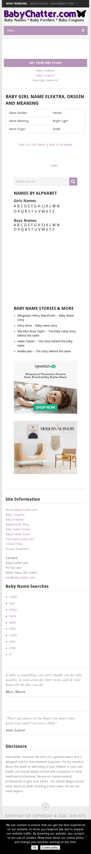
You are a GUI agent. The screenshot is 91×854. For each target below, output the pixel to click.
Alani (12, 641)
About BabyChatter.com (21, 509)
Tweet (54, 165)
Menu (10, 30)
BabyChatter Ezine (18, 534)
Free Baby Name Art (45, 80)
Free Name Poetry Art (20, 539)
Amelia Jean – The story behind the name (44, 351)
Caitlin (13, 597)
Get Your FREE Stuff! (45, 63)
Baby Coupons (45, 75)
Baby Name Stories (18, 529)
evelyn (13, 609)
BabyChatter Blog (17, 524)
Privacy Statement (17, 549)
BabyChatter (18, 816)
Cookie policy (50, 847)
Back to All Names (60, 144)
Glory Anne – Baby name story (37, 325)
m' (10, 654)
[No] (86, 837)
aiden (12, 622)
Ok (34, 847)
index (12, 648)
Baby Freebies (45, 70)
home (12, 616)
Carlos (13, 635)
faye (12, 603)
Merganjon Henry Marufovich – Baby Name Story (39, 3)
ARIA (12, 628)
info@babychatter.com (20, 577)
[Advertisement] (47, 49)
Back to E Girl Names (32, 144)
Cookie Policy (14, 544)
